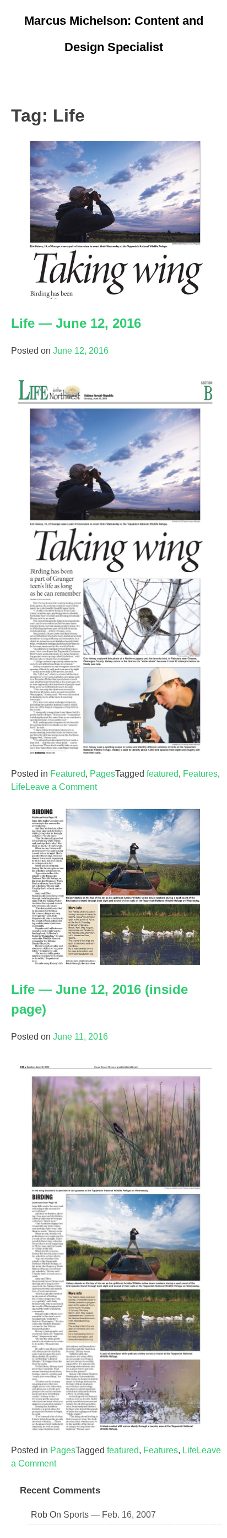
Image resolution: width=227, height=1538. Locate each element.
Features (200, 773)
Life (18, 787)
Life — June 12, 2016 (76, 323)
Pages (102, 773)
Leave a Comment (61, 787)
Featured (67, 773)
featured (163, 773)
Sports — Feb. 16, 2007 (109, 1514)
